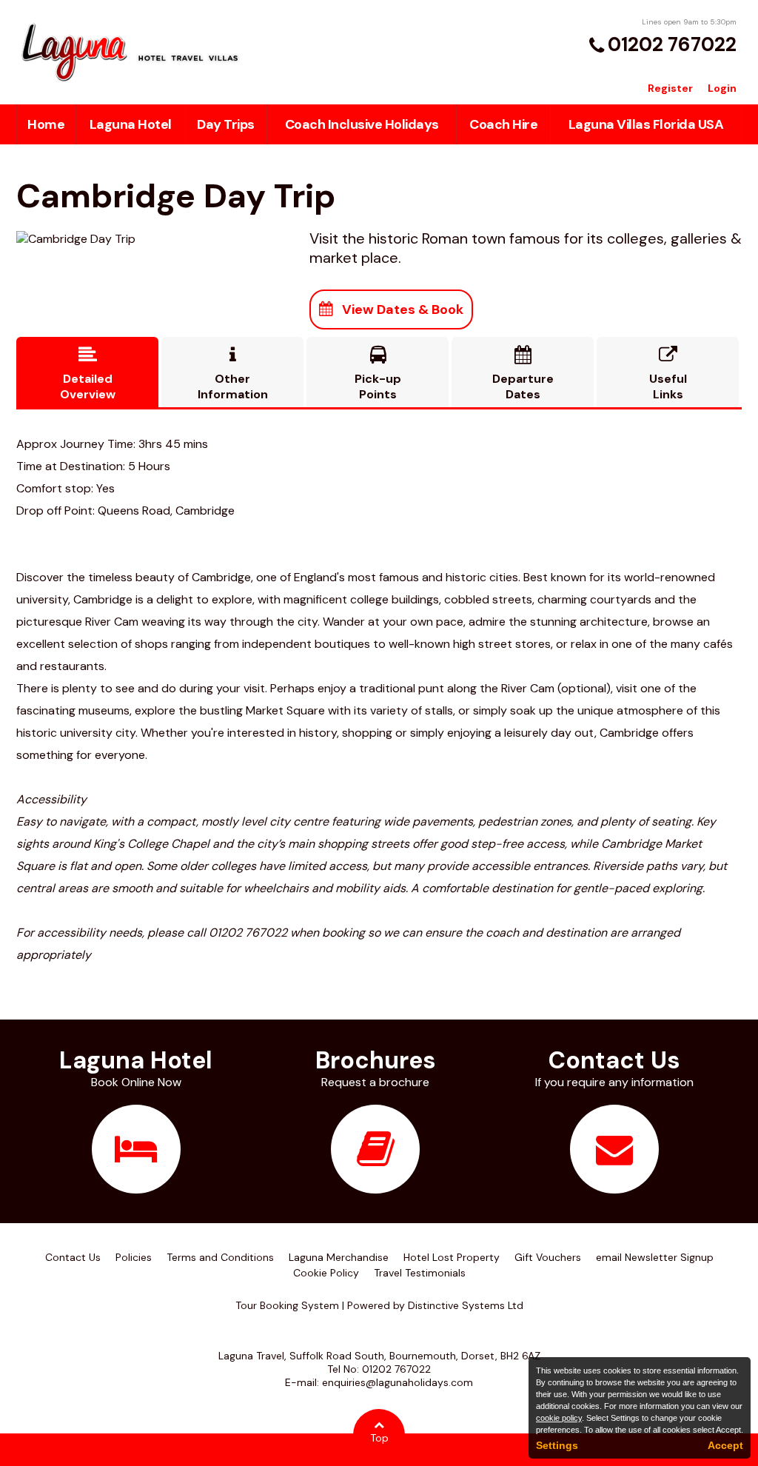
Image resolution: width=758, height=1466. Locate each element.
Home (45, 124)
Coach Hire (503, 124)
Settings (557, 1445)
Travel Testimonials (420, 1272)
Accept (725, 1445)
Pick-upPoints (378, 374)
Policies (133, 1257)
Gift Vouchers (547, 1257)
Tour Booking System (287, 1305)
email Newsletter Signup (655, 1257)
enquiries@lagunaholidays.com (397, 1382)
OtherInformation (233, 374)
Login (722, 88)
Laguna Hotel (131, 124)
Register (670, 88)
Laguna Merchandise (339, 1257)
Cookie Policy (326, 1272)
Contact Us (73, 1257)
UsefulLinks (668, 374)
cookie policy (559, 1417)
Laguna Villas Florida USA (646, 124)
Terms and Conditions (220, 1257)
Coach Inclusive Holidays (362, 124)
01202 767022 (672, 44)
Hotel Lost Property (451, 1257)
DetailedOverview (87, 374)
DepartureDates (523, 374)
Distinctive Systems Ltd (465, 1305)
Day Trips (226, 124)
